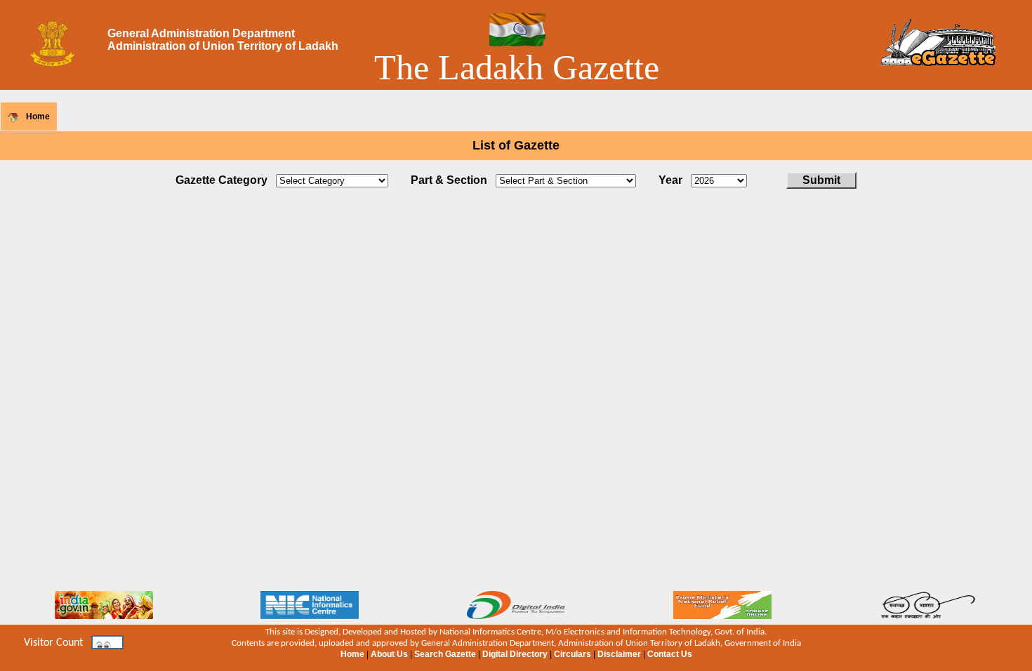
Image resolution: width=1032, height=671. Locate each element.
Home (38, 116)
